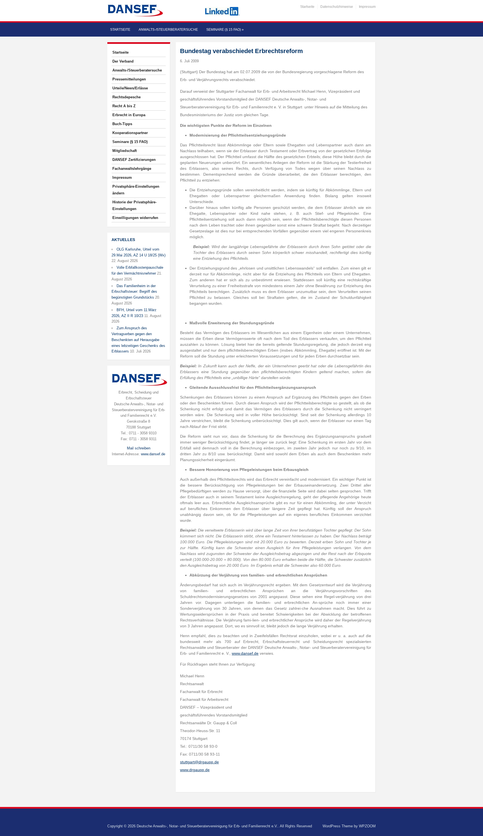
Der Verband (123, 61)
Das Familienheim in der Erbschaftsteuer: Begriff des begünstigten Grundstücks (134, 292)
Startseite (307, 7)
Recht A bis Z (124, 106)
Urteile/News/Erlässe (130, 88)
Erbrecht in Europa (128, 115)
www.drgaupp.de (195, 770)
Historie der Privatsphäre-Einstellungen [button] (134, 205)
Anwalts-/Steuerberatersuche (168, 30)
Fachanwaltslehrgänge (131, 168)
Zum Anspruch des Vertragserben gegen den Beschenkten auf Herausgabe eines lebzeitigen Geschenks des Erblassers (138, 339)
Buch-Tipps (122, 124)
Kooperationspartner (130, 133)
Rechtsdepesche (126, 97)
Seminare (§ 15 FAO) (225, 30)
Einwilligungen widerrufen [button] (135, 218)
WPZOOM (367, 826)
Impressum (367, 7)
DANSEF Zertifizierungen (134, 160)
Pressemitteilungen (129, 79)
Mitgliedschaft (124, 151)
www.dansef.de (153, 454)
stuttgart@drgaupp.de (199, 762)
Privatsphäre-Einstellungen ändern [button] (135, 189)
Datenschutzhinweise (336, 7)
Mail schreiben (138, 448)
